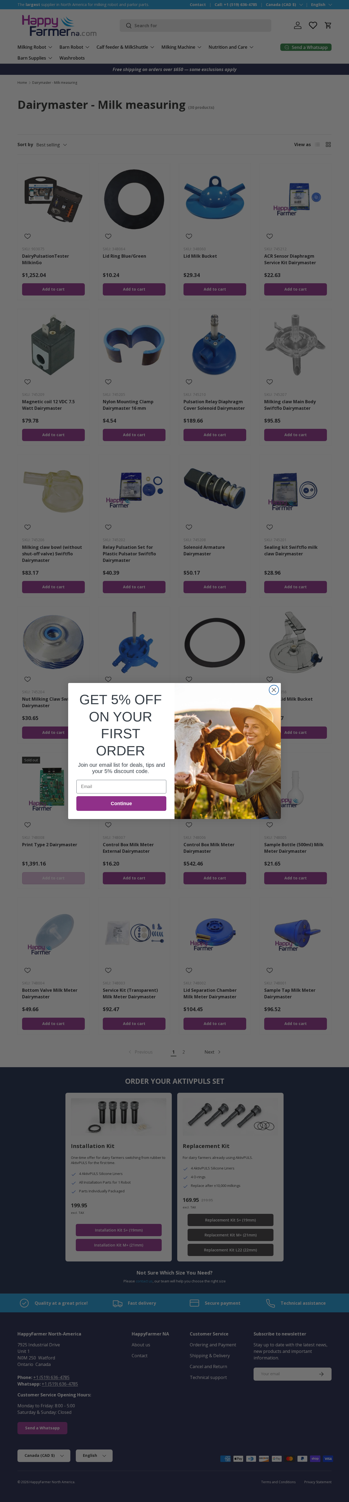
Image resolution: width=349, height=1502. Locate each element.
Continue (121, 803)
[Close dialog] (274, 690)
